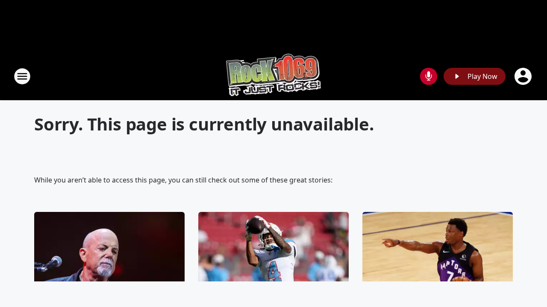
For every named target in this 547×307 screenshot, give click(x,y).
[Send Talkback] (428, 76)
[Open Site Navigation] (22, 76)
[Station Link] (273, 76)
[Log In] (524, 76)
